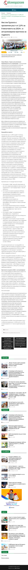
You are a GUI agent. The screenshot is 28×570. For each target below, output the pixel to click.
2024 (6, 332)
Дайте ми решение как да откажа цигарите (17, 434)
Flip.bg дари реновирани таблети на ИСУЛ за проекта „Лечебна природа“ (17, 443)
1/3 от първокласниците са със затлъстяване (17, 475)
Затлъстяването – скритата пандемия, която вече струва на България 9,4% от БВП (17, 467)
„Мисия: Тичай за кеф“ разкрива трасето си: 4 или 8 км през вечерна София (17, 364)
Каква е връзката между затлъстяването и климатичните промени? (17, 484)
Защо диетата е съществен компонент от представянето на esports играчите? (17, 527)
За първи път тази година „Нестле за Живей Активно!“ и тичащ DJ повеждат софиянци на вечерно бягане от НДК (17, 395)
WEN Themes (17, 568)
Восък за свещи (5, 558)
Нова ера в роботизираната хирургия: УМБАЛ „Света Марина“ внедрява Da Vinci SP (17, 427)
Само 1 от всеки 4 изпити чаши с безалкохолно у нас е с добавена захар (17, 518)
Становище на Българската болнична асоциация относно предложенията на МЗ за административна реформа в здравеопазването (16, 373)
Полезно (6, 329)
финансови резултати (15, 332)
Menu (14, 10)
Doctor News (14, 37)
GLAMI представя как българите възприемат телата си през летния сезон (17, 546)
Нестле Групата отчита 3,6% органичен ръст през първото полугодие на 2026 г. (16, 403)
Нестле (8, 332)
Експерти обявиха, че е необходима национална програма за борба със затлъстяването (15, 459)
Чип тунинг (4, 555)
